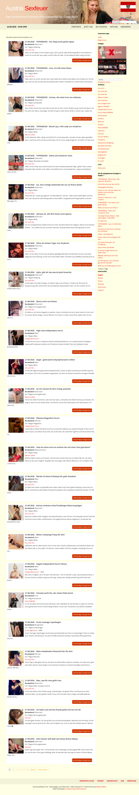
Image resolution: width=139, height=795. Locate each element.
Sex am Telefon (103, 137)
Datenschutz (112, 781)
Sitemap (101, 284)
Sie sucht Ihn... (30, 50)
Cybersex (101, 131)
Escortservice (103, 100)
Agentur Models (103, 106)
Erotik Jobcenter (103, 149)
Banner (100, 278)
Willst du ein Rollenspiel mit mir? (109, 266)
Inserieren (126, 26)
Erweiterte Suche (104, 82)
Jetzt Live (88, 26)
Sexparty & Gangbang (105, 143)
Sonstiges (101, 158)
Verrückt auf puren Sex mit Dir (109, 184)
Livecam (28, 718)
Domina (101, 119)
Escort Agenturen (31, 630)
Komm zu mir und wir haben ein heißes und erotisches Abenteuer (109, 192)
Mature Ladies (30, 135)
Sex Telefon (101, 26)
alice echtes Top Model (106, 247)
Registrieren (102, 40)
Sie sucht (101, 88)
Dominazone (102, 115)
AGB (122, 781)
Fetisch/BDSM (30, 601)
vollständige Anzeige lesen (82, 60)
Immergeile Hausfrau (105, 187)
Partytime (101, 140)
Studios (100, 125)
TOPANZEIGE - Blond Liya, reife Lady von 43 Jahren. (109, 180)
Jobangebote (102, 152)
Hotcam (114, 26)
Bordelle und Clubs (104, 146)
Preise (100, 281)
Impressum (102, 287)
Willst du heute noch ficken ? (108, 208)
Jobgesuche (102, 155)
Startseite (76, 26)
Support (101, 290)
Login (100, 37)
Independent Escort (32, 339)
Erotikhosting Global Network (75, 789)
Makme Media (101, 787)
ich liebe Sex (102, 221)
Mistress (101, 122)
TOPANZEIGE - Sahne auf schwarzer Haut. (106, 212)
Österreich (102, 168)
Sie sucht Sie (102, 94)
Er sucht (101, 161)
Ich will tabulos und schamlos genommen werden (108, 262)
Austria (27, 8)
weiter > (33, 770)
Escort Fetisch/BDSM (105, 112)
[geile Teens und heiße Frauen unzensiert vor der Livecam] (112, 74)
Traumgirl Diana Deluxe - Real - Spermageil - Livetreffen (109, 217)
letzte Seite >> (44, 770)
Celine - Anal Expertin (105, 234)
